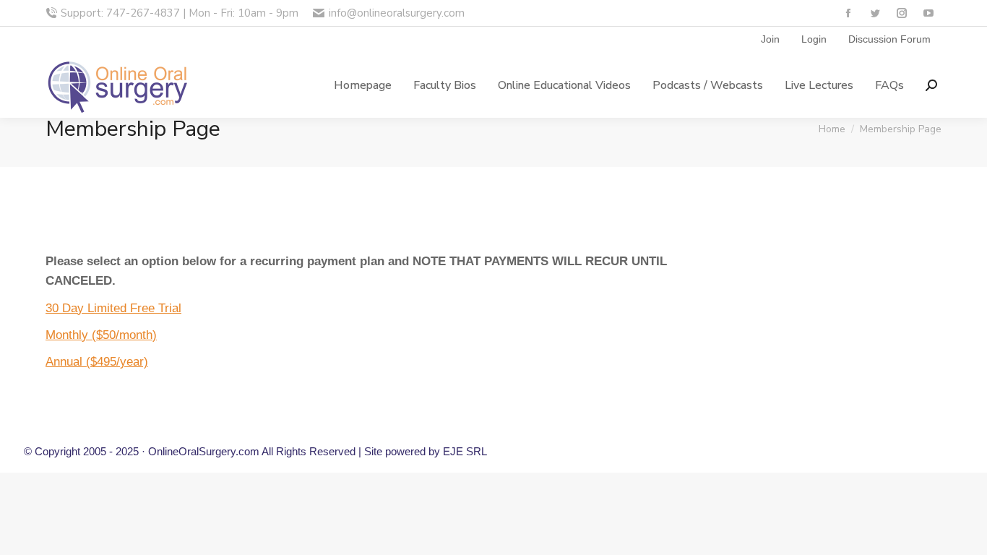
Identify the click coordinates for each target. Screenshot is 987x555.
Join (770, 39)
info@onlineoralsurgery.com (396, 13)
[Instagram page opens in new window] (901, 13)
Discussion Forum (889, 39)
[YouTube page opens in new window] (928, 13)
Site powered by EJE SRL (425, 451)
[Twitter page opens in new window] (874, 13)
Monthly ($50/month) (101, 335)
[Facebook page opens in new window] (848, 13)
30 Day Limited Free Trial (113, 308)
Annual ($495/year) (97, 362)
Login (814, 39)
